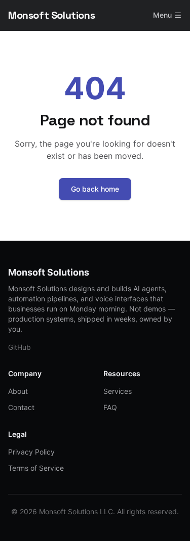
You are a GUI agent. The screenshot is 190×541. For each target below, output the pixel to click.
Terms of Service (36, 468)
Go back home (95, 189)
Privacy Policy (31, 451)
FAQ (110, 407)
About (18, 391)
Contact (21, 407)
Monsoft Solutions (51, 15)
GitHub (19, 347)
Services (117, 391)
